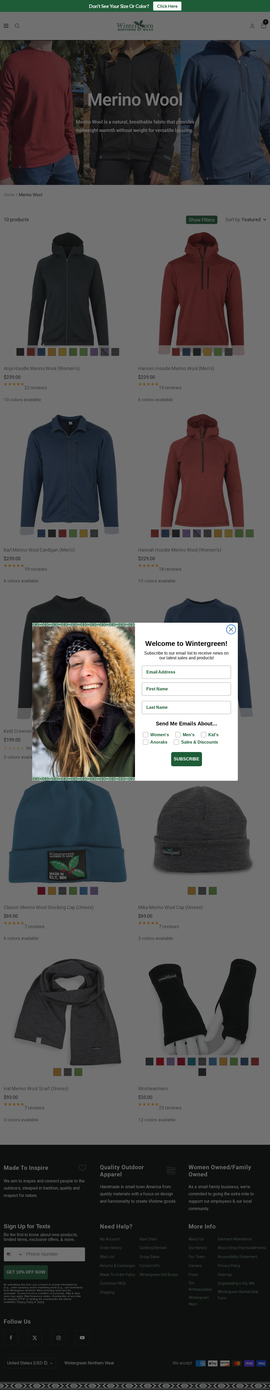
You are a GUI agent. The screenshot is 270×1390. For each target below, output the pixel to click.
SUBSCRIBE (186, 759)
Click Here (167, 5)
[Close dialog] (231, 629)
